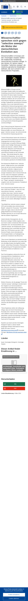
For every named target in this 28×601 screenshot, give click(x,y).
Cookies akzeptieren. (14, 594)
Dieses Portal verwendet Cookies (13, 589)
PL (19, 32)
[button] (17, 6)
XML (15, 384)
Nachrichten (13, 16)
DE (2, 32)
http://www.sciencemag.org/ (9, 330)
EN (5, 32)
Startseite (3, 16)
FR (12, 32)
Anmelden (14, 6)
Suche (21, 6)
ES (9, 32)
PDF (15, 388)
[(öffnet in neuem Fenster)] (6, 6)
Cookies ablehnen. (14, 598)
